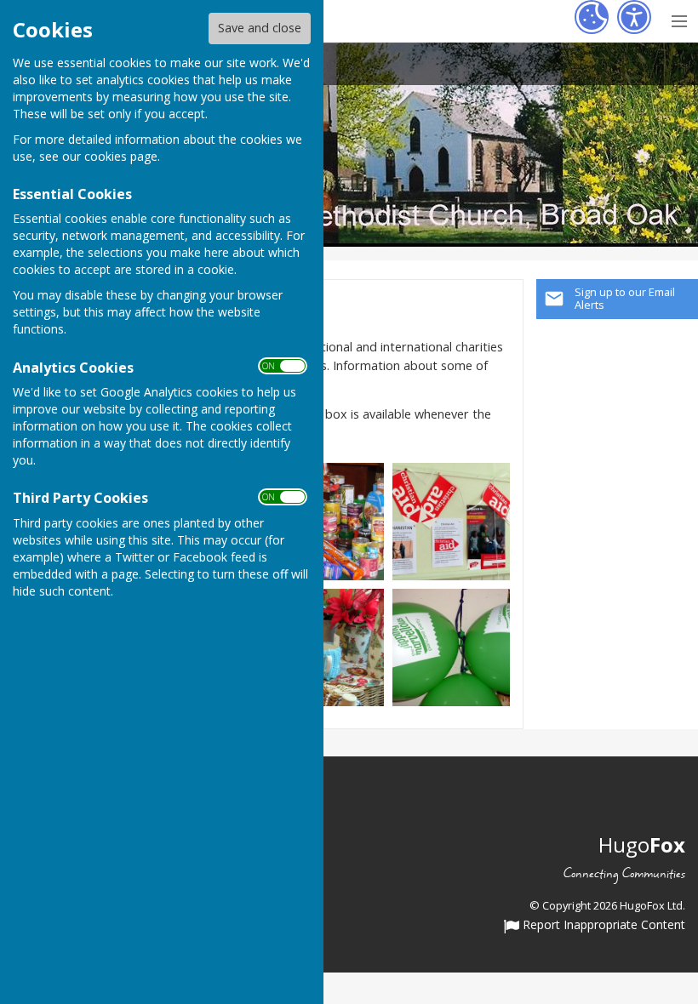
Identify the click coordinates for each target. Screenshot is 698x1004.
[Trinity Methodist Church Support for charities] (325, 520)
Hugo (641, 844)
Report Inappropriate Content (602, 926)
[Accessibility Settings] (634, 17)
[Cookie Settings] (592, 17)
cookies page (120, 156)
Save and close (259, 28)
